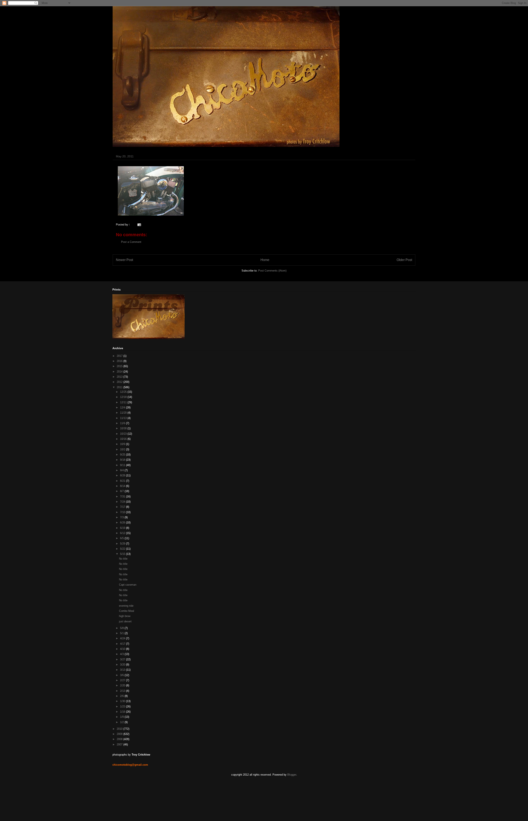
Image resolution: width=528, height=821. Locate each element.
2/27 (123, 680)
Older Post (404, 260)
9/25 (123, 454)
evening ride (126, 605)
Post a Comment (131, 241)
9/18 (123, 459)
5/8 (122, 628)
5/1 (122, 633)
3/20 (123, 664)
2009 (120, 734)
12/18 (123, 397)
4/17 (123, 643)
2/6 (122, 696)
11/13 (123, 418)
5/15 (123, 553)
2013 (120, 376)
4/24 (123, 638)
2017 (120, 355)
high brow (124, 616)
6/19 (123, 527)
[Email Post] (138, 224)
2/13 (123, 690)
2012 (120, 381)
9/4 (122, 470)
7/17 (123, 506)
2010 (120, 728)
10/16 (123, 438)
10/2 (123, 449)
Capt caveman (127, 584)
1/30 (123, 701)
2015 (120, 366)
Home (264, 260)
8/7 (122, 491)
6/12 (123, 533)
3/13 (123, 669)
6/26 (123, 522)
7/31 (123, 496)
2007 (120, 744)
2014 (120, 371)
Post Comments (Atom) (272, 270)
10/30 (123, 428)
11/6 (123, 423)
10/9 (123, 444)
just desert (125, 621)
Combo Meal (126, 610)
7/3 (122, 517)
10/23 (123, 433)
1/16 (123, 711)
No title (123, 558)
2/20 (123, 685)
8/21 (123, 480)
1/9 (122, 716)
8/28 (123, 475)
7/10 (123, 512)
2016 (120, 361)
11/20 (123, 412)
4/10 (123, 648)
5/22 (123, 548)
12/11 (123, 402)
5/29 (123, 543)
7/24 (123, 501)
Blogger (291, 774)
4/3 (122, 654)
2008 (120, 739)
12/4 (123, 407)
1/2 (122, 722)
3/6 (122, 675)
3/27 (123, 659)
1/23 (123, 706)
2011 (120, 387)
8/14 (123, 486)
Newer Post (124, 260)
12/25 (123, 391)
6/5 (122, 538)
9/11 (123, 465)
